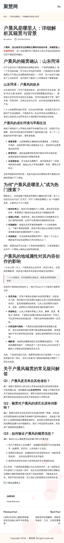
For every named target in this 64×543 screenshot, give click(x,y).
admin (11, 496)
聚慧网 (11, 6)
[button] (13, 501)
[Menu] (58, 6)
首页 (5, 16)
